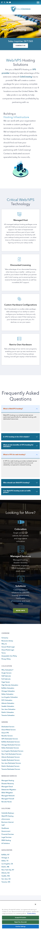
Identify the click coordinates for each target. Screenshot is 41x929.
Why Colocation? (7, 670)
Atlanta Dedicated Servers (10, 757)
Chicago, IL (5, 858)
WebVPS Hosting (7, 816)
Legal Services (6, 837)
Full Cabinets (6, 679)
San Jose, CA (6, 879)
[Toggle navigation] (38, 2)
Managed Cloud (7, 787)
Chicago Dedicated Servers (10, 745)
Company (4, 638)
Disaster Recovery (7, 784)
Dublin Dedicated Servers (10, 766)
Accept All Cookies (20, 917)
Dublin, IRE (5, 867)
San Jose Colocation (8, 709)
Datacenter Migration (8, 790)
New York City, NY (7, 870)
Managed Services (20, 556)
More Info (20, 610)
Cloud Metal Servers (8, 730)
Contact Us (20, 46)
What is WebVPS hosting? (13, 409)
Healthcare (5, 828)
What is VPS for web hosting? (14, 454)
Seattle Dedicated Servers (10, 760)
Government (5, 831)
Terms (3, 653)
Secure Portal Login (8, 647)
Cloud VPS (5, 733)
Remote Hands (6, 802)
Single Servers (6, 673)
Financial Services (7, 834)
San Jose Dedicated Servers (11, 763)
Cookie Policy (31, 913)
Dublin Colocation (7, 712)
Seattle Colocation (7, 706)
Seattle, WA (5, 876)
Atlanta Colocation (7, 703)
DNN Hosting (6, 840)
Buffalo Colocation (7, 688)
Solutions (20, 586)
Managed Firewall (7, 799)
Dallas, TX (4, 861)
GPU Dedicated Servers (9, 739)
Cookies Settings (20, 926)
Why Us (4, 644)
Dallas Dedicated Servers (10, 748)
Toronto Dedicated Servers (10, 769)
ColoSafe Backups (7, 813)
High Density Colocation (9, 685)
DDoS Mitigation (7, 793)
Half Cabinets (6, 676)
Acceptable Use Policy (9, 656)
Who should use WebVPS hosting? (16, 482)
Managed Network (8, 796)
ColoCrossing (26, 76)
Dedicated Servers (7, 727)
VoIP (3, 825)
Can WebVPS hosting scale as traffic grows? (17, 491)
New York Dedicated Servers (11, 754)
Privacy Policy (6, 659)
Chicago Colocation (8, 691)
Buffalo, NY (5, 855)
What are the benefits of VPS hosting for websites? (18, 445)
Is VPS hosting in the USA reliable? (16, 437)
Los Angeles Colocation (9, 697)
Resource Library (7, 641)
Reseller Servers (7, 736)
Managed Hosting (7, 780)
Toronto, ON (5, 882)
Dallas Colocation (7, 694)
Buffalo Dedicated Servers (10, 742)
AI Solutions (5, 843)
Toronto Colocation (8, 715)
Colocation (21, 529)
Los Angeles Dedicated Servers (12, 751)
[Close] (35, 904)
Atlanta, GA (5, 873)
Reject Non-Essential (20, 922)
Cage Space (5, 682)
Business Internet (7, 822)
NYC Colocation (6, 700)
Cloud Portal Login (7, 650)
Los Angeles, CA (7, 864)
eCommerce (5, 819)
